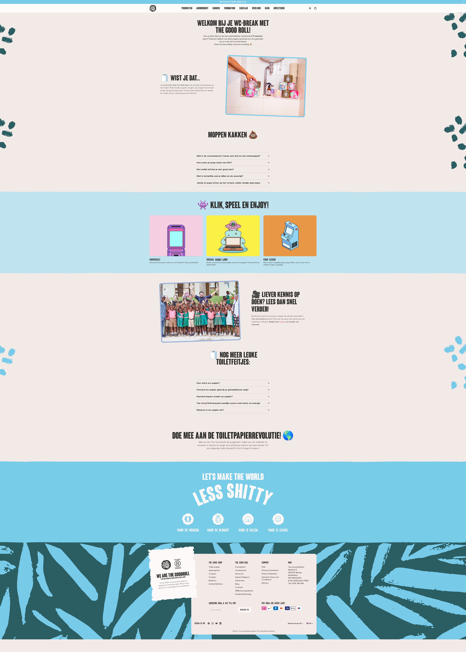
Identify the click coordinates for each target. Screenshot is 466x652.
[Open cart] (315, 8)
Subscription (214, 570)
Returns (265, 583)
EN (310, 623)
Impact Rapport (242, 577)
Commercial (240, 570)
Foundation (240, 567)
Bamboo (212, 580)
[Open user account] (310, 8)
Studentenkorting (243, 594)
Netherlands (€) (295, 623)
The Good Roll (241, 562)
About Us (239, 574)
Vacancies (239, 580)
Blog (237, 584)
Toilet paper (214, 567)
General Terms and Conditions (270, 578)
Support (265, 562)
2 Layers (212, 574)
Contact (239, 587)
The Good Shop (215, 562)
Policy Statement (269, 574)
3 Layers (212, 577)
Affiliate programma (244, 591)
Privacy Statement (270, 570)
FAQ (263, 567)
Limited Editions (216, 584)
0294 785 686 (298, 583)
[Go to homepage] (153, 8)
